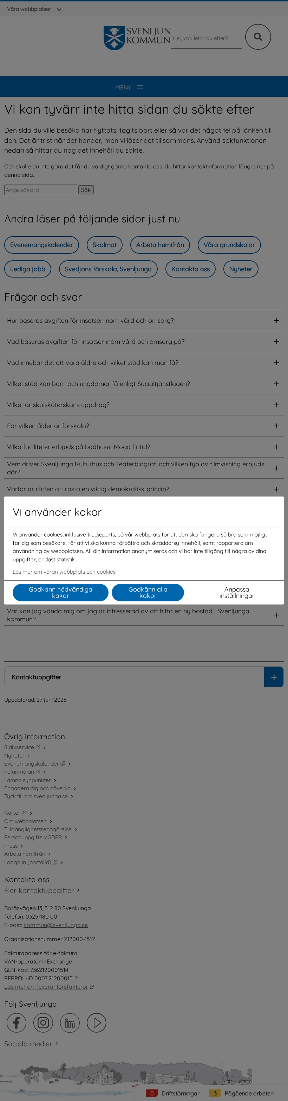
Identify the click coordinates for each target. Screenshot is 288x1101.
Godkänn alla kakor (148, 592)
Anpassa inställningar (237, 592)
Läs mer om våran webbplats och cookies (64, 571)
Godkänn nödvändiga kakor (60, 592)
